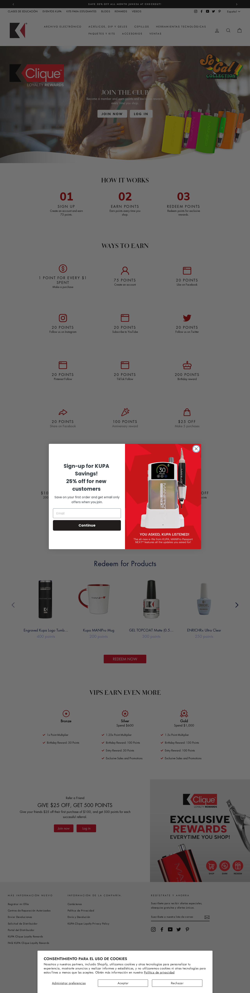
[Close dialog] (196, 448)
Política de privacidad (159, 972)
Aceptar (123, 983)
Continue (87, 525)
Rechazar (177, 983)
